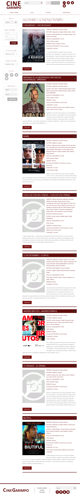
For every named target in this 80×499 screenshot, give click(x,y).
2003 (62, 379)
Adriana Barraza (56, 145)
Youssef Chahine (67, 211)
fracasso (72, 107)
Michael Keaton (63, 91)
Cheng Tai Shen (65, 429)
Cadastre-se (55, 3)
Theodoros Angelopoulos (66, 209)
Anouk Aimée (55, 216)
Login (48, 3)
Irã (73, 277)
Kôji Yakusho (58, 149)
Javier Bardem (64, 431)
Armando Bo (71, 424)
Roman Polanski (53, 209)
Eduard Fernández (54, 431)
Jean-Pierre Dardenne (60, 205)
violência (52, 339)
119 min (55, 105)
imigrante (64, 450)
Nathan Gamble (62, 151)
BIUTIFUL (27, 418)
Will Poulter (53, 36)
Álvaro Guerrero (56, 320)
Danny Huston (66, 375)
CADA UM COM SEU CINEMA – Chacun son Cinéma (46, 195)
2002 (62, 275)
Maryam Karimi (65, 270)
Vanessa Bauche (55, 324)
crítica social (53, 450)
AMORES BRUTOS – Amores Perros (40, 311)
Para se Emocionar (56, 230)
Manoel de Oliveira (57, 207)
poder (52, 109)
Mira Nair (52, 263)
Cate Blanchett (53, 147)
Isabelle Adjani (64, 216)
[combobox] (11, 33)
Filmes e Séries (14, 12)
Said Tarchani (50, 153)
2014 (62, 95)
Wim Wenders (58, 211)
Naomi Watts (71, 91)
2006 (62, 156)
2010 (62, 435)
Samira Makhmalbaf (61, 263)
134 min (55, 284)
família (67, 107)
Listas (32, 12)
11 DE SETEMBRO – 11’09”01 (36, 255)
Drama (63, 43)
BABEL (26, 136)
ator (51, 107)
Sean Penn (71, 263)
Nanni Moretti (67, 207)
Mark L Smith (71, 32)
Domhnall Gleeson (57, 34)
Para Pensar (63, 102)
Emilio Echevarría (66, 320)
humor (48, 109)
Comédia (54, 225)
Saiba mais (27, 68)
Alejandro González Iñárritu (60, 29)
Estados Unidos (54, 41)
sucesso (56, 109)
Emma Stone (54, 91)
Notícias (48, 12)
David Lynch (56, 203)
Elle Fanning (61, 147)
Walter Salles (50, 211)
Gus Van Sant (50, 205)
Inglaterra (69, 277)
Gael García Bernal (70, 147)
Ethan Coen (72, 203)
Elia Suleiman (64, 203)
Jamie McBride (50, 149)
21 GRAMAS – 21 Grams (34, 366)
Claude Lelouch (61, 201)
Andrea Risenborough (64, 88)
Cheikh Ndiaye (56, 429)
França (52, 223)
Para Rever (63, 163)
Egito (51, 277)
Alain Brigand (56, 268)
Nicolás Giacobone (51, 426)
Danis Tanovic (59, 261)
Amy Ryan (55, 88)
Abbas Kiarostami (57, 199)
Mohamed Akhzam (51, 151)
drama (59, 107)
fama (63, 107)
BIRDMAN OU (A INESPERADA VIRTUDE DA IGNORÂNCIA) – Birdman (42, 78)
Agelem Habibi (56, 270)
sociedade (49, 452)
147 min (55, 447)
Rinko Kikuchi (70, 151)
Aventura (58, 43)
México (52, 279)
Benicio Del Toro (56, 375)
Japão (48, 279)
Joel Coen (69, 205)
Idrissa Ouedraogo (69, 261)
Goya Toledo (57, 322)
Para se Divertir (64, 46)
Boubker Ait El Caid (67, 145)
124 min (55, 389)
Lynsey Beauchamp (67, 149)
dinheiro (55, 107)
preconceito (70, 450)
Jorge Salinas (65, 322)
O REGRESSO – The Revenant (37, 25)
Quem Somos (66, 12)
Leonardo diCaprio (67, 34)
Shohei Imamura (50, 265)
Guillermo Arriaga (57, 143)
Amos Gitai (54, 201)
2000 (62, 327)
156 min (55, 48)
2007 (62, 220)
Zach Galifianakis (51, 92)
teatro (61, 109)
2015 (62, 39)
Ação (53, 43)
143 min (55, 167)
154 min (55, 336)
